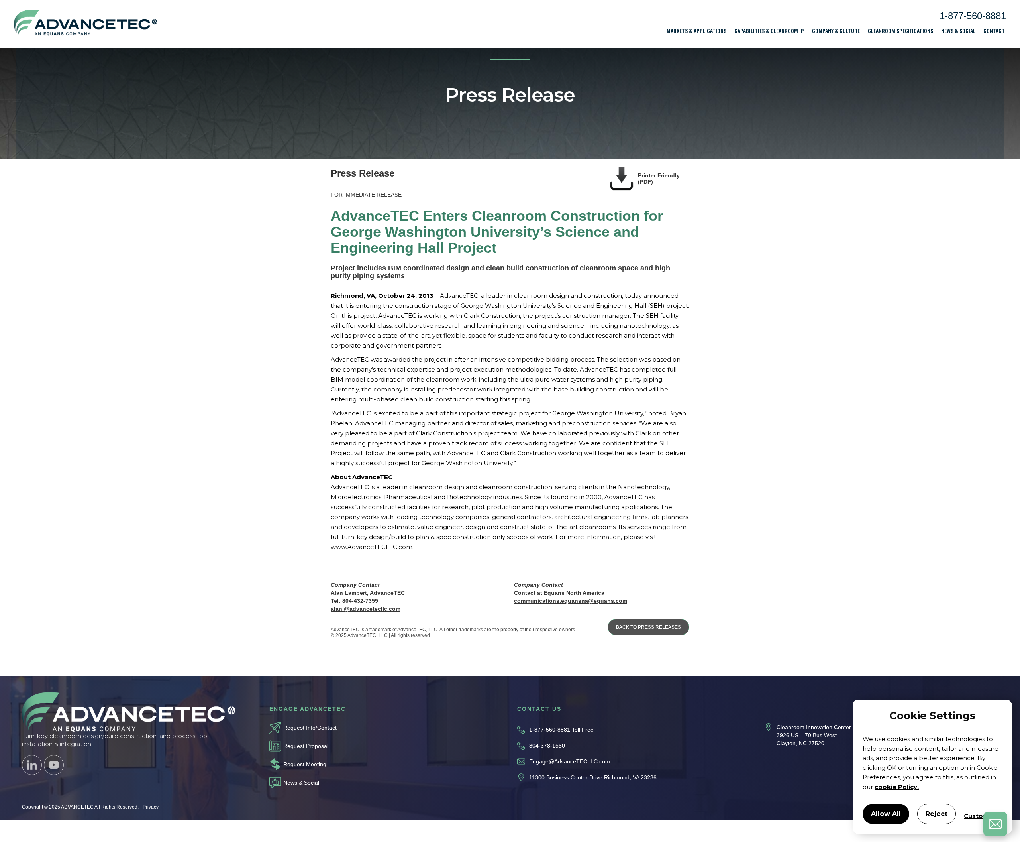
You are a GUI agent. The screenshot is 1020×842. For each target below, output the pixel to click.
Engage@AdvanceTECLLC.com (569, 761)
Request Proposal (305, 746)
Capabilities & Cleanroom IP (769, 31)
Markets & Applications (696, 31)
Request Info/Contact (310, 727)
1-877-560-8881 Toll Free (561, 729)
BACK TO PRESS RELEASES (648, 627)
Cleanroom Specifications (900, 31)
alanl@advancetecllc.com (365, 609)
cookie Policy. (897, 787)
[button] (696, 30)
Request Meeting (304, 764)
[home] (85, 24)
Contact (994, 31)
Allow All (886, 814)
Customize (981, 816)
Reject (936, 814)
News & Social (958, 31)
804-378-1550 (547, 745)
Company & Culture (836, 31)
